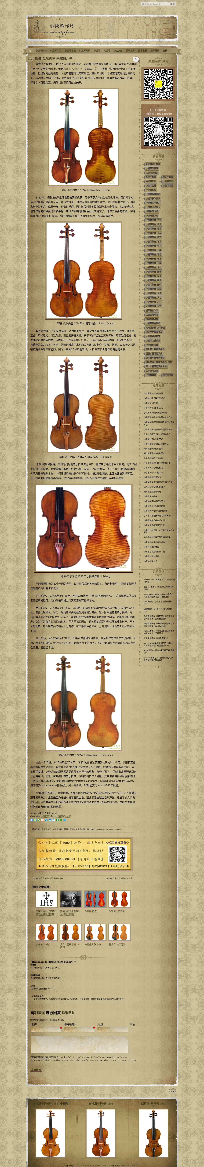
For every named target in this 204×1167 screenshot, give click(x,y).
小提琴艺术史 (152, 216)
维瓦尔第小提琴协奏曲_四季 (159, 362)
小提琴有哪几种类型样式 (154, 398)
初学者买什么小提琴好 (153, 473)
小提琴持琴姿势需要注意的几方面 (158, 482)
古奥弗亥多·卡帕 (93, 944)
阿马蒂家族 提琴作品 (155, 328)
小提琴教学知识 (153, 198)
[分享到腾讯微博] (46, 820)
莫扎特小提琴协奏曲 (155, 349)
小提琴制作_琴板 (153, 259)
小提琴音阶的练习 (151, 496)
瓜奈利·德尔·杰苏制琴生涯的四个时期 (45, 912)
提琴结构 (154, 50)
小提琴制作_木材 (153, 267)
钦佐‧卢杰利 (42, 944)
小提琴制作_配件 (153, 284)
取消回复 (68, 1013)
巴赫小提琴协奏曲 (154, 353)
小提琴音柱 (151, 185)
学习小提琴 (168, 177)
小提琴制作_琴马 (153, 241)
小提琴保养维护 (153, 194)
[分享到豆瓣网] (57, 820)
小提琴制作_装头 (153, 280)
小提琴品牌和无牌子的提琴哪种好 (158, 430)
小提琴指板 (151, 190)
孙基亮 (146, 616)
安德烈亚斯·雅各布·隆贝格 (157, 597)
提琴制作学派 (152, 310)
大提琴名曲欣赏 (153, 336)
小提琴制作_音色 (153, 229)
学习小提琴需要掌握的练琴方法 (157, 516)
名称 (34, 1024)
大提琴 (107, 50)
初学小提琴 (151, 177)
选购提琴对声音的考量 (153, 394)
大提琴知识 (168, 181)
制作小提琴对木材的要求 (154, 453)
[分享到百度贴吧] (53, 820)
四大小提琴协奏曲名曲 (156, 366)
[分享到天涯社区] (64, 820)
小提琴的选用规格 (151, 556)
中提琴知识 (151, 181)
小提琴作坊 (46, 829)
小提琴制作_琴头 (153, 276)
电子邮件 (70, 1024)
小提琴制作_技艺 (153, 237)
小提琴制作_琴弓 (153, 254)
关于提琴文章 (152, 371)
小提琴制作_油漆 (153, 293)
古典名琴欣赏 (152, 315)
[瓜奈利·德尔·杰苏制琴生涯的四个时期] (46, 899)
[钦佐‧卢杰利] (46, 932)
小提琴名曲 (70, 50)
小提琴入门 (55, 50)
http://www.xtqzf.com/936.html (109, 829)
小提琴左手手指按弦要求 (154, 506)
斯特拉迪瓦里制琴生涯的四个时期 (70, 912)
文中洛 (146, 638)
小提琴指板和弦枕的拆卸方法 (156, 444)
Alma (146, 650)
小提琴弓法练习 (153, 207)
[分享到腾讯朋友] (61, 820)
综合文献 (118, 50)
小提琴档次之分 (150, 561)
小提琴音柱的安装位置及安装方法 (158, 417)
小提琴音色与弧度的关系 (154, 525)
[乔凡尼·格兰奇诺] (119, 932)
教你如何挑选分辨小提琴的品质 (157, 434)
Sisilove (147, 658)
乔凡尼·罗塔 (91, 911)
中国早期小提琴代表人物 (154, 552)
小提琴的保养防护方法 (153, 408)
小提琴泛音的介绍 (151, 403)
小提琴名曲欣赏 (153, 340)
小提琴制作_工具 (153, 233)
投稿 (165, 50)
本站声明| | (98, 1166)
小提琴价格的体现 (151, 547)
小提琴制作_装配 (153, 289)
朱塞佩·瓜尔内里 (72, 68)
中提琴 (97, 50)
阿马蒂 (39, 802)
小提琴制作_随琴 (153, 272)
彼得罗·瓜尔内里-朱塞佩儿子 (51, 878)
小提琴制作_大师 (63, 816)
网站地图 (108, 1166)
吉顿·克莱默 (162, 638)
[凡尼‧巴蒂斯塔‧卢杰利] (70, 932)
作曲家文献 (168, 375)
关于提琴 (130, 50)
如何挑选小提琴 (153, 164)
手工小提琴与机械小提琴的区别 (157, 463)
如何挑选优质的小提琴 (153, 449)
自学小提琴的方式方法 (153, 458)
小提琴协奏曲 (152, 345)
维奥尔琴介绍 (152, 211)
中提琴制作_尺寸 (153, 302)
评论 (132, 1024)
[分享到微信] (39, 820)
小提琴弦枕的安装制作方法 (155, 413)
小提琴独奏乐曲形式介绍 (154, 520)
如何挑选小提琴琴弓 (152, 492)
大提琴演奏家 (152, 173)
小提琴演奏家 (152, 168)
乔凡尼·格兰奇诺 (117, 944)
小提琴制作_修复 (153, 224)
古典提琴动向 (152, 319)
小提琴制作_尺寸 (153, 297)
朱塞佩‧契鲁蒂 (117, 911)
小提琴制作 (41, 50)
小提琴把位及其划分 (152, 477)
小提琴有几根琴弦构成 (153, 468)
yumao (147, 631)
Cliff (145, 602)
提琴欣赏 (142, 50)
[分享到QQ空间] (35, 820)
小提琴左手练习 (153, 203)
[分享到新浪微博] (42, 820)
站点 (100, 1024)
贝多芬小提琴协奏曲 (155, 358)
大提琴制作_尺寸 (153, 306)
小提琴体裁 (151, 375)
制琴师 (40, 1013)
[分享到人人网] (50, 820)
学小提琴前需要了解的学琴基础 (157, 537)
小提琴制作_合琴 (153, 263)
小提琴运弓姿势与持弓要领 (155, 511)
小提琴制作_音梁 (153, 250)
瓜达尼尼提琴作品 (154, 332)
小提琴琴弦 (168, 185)
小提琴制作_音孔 (153, 246)
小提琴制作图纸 (153, 323)
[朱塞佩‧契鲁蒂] (119, 899)
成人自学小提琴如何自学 (154, 487)
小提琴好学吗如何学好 (153, 439)
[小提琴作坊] (30, 50)
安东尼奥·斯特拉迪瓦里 (122, 878)
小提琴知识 (84, 50)
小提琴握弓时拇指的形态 (154, 501)
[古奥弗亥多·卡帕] (95, 932)
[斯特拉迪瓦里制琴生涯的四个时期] (70, 899)
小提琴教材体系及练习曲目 (155, 542)
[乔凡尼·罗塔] (95, 899)
